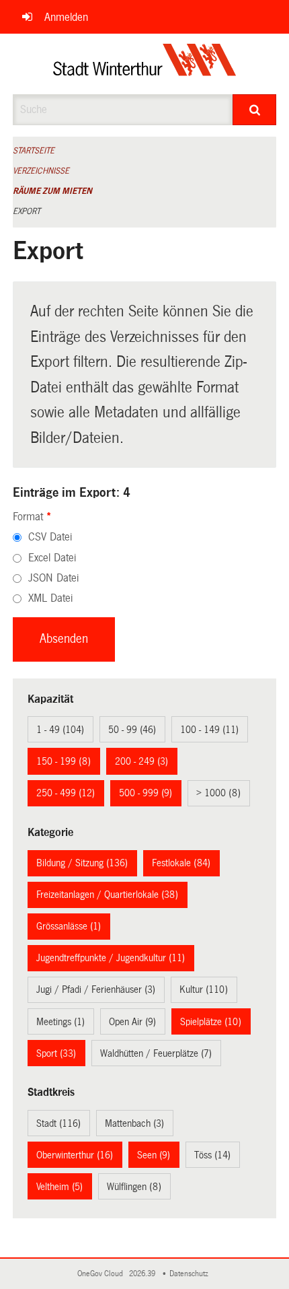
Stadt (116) (58, 1123)
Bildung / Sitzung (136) (82, 863)
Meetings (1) (60, 1021)
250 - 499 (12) (65, 793)
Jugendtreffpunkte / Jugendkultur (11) (110, 957)
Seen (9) (153, 1155)
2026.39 (143, 1273)
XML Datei (50, 598)
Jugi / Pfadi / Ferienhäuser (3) (95, 989)
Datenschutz (190, 1273)
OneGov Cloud (102, 1273)
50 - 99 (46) (132, 729)
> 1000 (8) (218, 793)
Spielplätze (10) (210, 1021)
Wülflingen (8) (134, 1186)
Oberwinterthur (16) (74, 1155)
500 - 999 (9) (145, 793)
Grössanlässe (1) (68, 926)
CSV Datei (50, 537)
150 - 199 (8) (63, 761)
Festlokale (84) (181, 863)
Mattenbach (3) (134, 1123)
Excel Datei (52, 557)
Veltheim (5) (59, 1186)
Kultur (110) (203, 989)
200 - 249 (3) (141, 761)
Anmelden (66, 17)
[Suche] (254, 109)
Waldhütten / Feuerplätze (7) (156, 1053)
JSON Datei (53, 578)
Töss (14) (212, 1155)
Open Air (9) (132, 1021)
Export (26, 211)
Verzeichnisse (41, 171)
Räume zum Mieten (52, 191)
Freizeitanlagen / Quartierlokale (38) (107, 894)
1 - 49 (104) (60, 729)
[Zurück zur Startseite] (145, 64)
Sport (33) (56, 1053)
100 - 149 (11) (209, 729)
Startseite (33, 150)
